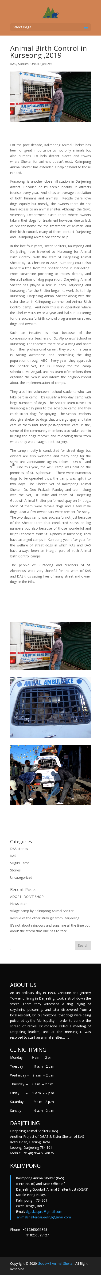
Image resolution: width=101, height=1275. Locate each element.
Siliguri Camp (20, 863)
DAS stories (19, 848)
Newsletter (18, 903)
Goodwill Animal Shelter (56, 1263)
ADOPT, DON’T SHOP (27, 896)
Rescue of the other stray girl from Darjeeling (44, 918)
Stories (23, 63)
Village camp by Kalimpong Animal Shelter (42, 911)
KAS (13, 63)
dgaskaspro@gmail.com (44, 1211)
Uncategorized (42, 63)
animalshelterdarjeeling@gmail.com (44, 1217)
